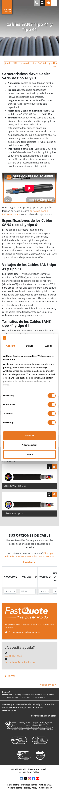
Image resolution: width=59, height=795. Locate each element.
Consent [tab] (10, 345)
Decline (29, 454)
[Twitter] (25, 778)
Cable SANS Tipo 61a (15, 485)
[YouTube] (37, 778)
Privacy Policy (30, 787)
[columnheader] (10, 576)
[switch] (52, 404)
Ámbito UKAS (45, 784)
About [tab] (48, 345)
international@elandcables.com (20, 662)
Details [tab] (29, 345)
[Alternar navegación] (54, 3)
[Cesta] (54, 466)
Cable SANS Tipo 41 (14, 513)
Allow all (29, 435)
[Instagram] (29, 778)
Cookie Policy (45, 787)
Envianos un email (37, 769)
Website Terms (15, 787)
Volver (11, 676)
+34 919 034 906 (18, 769)
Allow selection (29, 445)
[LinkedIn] (21, 778)
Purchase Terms (29, 784)
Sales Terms (13, 784)
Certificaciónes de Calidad (44, 715)
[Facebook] (33, 778)
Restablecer (29, 562)
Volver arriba (47, 684)
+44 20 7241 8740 (13, 656)
